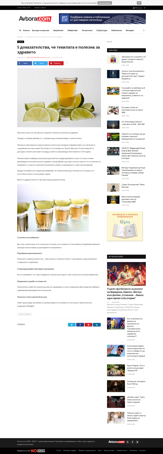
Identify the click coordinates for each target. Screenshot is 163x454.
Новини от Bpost (40, 8)
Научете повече (105, 3)
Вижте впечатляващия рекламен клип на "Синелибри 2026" (131, 199)
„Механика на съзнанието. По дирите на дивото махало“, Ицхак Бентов (134, 59)
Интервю (130, 30)
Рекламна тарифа (69, 450)
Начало (26, 30)
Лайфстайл (73, 30)
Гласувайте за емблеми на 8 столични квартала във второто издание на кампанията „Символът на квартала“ (133, 93)
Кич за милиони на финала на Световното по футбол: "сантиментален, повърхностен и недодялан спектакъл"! (134, 328)
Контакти (142, 450)
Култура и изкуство (40, 30)
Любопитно (116, 30)
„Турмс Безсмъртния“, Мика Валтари (133, 186)
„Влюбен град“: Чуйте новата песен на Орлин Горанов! (136, 400)
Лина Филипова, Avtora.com (38, 57)
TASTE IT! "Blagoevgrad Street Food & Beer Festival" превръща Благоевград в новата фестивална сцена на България (133, 153)
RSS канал (138, 8)
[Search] (143, 30)
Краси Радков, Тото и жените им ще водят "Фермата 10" (136, 368)
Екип (99, 450)
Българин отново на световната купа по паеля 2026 (132, 110)
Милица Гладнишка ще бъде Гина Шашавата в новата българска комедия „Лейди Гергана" (133, 172)
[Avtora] (35, 18)
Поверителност (121, 450)
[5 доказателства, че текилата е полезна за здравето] (59, 127)
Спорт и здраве (25, 314)
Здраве (20, 41)
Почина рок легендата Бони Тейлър (136, 382)
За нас (58, 450)
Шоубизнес (58, 30)
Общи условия (109, 450)
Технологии (87, 30)
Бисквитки (133, 450)
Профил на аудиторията (87, 450)
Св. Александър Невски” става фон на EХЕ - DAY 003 (133, 123)
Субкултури (101, 30)
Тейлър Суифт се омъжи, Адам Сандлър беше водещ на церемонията (136, 417)
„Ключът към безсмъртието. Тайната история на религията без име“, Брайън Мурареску (133, 75)
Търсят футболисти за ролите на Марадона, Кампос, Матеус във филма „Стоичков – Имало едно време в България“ (125, 293)
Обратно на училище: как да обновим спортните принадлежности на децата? (133, 136)
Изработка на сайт (24, 451)
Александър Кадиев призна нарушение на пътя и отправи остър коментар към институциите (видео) (136, 351)
